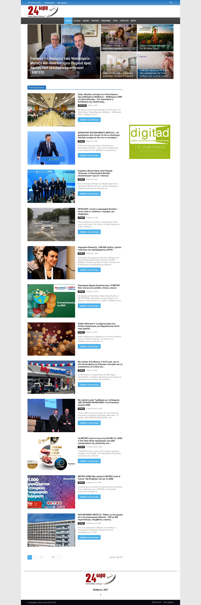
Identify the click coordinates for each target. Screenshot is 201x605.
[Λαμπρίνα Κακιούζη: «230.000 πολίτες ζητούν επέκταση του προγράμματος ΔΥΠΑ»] (51, 262)
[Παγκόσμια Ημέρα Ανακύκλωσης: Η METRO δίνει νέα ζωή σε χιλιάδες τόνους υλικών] (51, 301)
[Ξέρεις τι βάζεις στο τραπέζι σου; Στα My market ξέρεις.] (155, 37)
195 (53, 557)
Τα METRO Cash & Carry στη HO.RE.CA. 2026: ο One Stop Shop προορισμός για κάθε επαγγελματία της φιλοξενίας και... (100, 440)
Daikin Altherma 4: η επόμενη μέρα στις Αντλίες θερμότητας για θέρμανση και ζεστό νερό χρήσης (99, 326)
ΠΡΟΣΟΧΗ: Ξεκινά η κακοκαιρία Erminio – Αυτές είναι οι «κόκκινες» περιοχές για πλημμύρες (98, 211)
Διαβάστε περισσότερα (89, 119)
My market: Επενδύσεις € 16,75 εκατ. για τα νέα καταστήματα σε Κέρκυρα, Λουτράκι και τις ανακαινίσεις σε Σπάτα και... (100, 364)
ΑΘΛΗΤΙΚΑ (82, 105)
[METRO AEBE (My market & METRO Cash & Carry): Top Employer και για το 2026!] (51, 492)
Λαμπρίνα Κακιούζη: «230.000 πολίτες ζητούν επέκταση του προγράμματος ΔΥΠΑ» (99, 248)
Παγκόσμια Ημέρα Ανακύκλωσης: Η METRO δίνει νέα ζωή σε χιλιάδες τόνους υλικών (99, 286)
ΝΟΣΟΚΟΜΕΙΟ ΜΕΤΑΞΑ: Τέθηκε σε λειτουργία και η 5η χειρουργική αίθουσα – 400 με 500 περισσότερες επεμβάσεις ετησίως (100, 517)
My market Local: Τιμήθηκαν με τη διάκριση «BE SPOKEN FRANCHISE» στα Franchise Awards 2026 (98, 402)
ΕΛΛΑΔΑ (81, 141)
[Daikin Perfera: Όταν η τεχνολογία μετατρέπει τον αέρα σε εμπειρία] (119, 65)
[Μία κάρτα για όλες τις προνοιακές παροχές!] (119, 37)
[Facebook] (100, 594)
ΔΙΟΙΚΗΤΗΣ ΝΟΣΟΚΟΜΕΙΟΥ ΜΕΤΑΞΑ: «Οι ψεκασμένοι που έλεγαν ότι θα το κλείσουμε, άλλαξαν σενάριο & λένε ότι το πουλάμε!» (99, 135)
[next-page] (59, 557)
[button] (171, 2)
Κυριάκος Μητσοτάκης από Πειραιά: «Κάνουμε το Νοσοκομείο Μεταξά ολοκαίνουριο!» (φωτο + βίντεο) (95, 173)
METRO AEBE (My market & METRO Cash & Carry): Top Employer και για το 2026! (99, 477)
